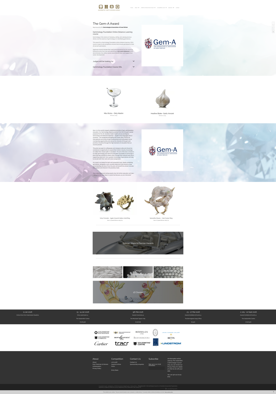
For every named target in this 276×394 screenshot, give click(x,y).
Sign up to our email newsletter (155, 364)
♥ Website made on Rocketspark (121, 386)
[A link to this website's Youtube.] (273, 32)
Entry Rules (114, 370)
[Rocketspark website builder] (168, 389)
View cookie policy (169, 392)
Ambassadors (97, 366)
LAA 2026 (114, 362)
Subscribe (153, 373)
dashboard (110, 386)
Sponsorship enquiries (137, 364)
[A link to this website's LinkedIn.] (273, 29)
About (94, 362)
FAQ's (113, 366)
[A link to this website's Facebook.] (273, 23)
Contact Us (133, 362)
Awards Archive (116, 364)
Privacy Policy (97, 368)
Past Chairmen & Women (100, 364)
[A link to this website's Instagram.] (273, 26)
